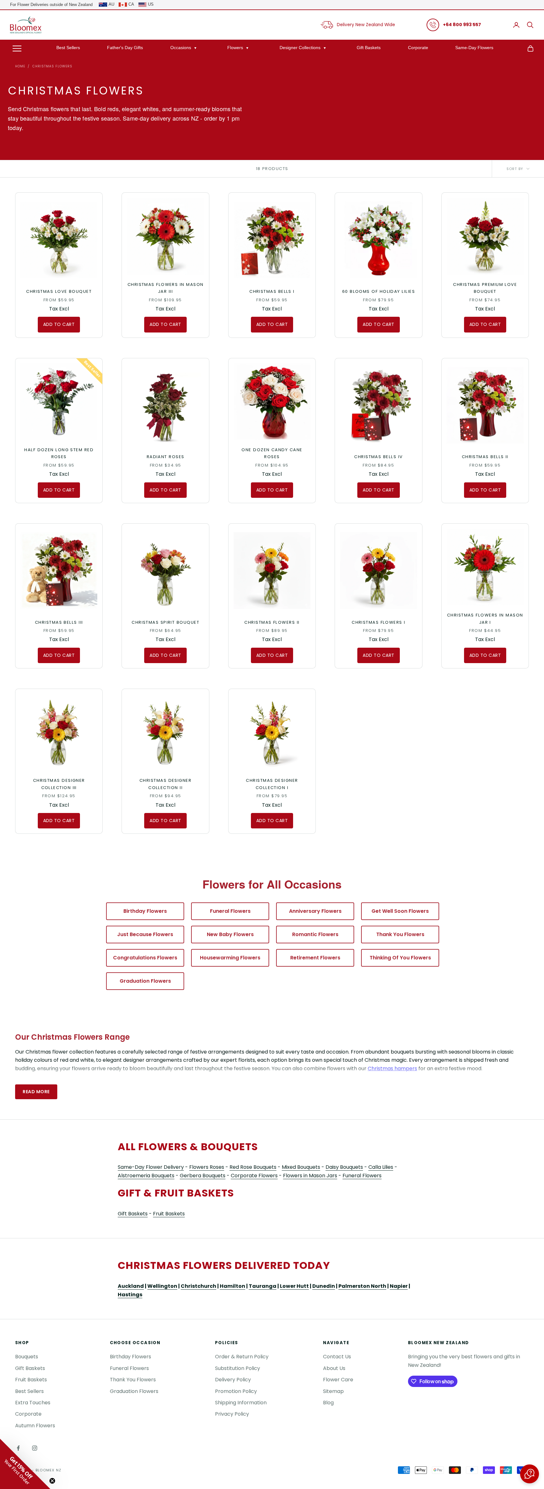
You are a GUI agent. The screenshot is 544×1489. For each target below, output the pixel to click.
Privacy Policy (232, 1414)
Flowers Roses (206, 1167)
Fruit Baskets (169, 1213)
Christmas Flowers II (271, 622)
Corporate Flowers (254, 1175)
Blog (328, 1402)
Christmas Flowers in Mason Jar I (485, 618)
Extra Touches (32, 1402)
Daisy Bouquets (344, 1167)
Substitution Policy (237, 1368)
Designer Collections (300, 47)
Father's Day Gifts (125, 47)
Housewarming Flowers (230, 957)
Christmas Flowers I (378, 622)
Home (20, 66)
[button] (529, 1474)
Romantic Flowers (315, 934)
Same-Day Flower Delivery (151, 1167)
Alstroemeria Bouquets (146, 1175)
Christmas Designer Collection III (59, 783)
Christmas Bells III (59, 622)
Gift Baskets (369, 47)
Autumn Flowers (35, 1425)
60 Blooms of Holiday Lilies (378, 291)
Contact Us (337, 1356)
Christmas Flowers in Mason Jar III (166, 287)
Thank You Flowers (400, 934)
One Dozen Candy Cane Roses (271, 453)
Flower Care (338, 1379)
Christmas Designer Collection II (165, 783)
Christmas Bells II (485, 457)
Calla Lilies (380, 1167)
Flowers (235, 47)
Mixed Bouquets (301, 1167)
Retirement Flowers (315, 957)
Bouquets (26, 1356)
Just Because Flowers (145, 934)
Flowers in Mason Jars (310, 1175)
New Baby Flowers (230, 934)
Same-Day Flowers (474, 47)
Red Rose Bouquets (253, 1167)
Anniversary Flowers (315, 911)
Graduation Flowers (145, 981)
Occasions (180, 47)
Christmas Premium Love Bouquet (485, 287)
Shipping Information (241, 1402)
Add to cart (59, 324)
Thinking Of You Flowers (400, 957)
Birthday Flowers (145, 911)
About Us (334, 1368)
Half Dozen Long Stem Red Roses (59, 453)
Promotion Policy (236, 1391)
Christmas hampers (392, 1068)
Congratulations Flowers (145, 957)
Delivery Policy (233, 1379)
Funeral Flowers (230, 911)
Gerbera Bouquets (202, 1175)
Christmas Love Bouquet (59, 291)
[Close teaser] (52, 1481)
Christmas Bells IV (378, 457)
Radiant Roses (165, 457)
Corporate (418, 47)
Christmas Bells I (272, 291)
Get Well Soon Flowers (400, 911)
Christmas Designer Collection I (272, 783)
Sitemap (333, 1391)
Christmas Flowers (52, 66)
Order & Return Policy (242, 1356)
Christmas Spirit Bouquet (165, 622)
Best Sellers (68, 47)
